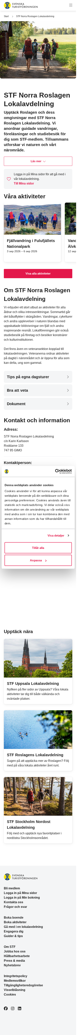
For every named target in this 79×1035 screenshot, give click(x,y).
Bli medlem (12, 888)
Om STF (10, 946)
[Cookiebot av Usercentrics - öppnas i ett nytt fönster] (55, 471)
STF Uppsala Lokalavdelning (33, 683)
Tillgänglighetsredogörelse (23, 985)
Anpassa (36, 560)
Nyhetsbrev (12, 965)
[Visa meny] (70, 5)
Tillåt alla (38, 547)
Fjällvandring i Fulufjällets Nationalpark (31, 244)
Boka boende (13, 917)
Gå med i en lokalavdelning (23, 926)
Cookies (10, 994)
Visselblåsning (14, 990)
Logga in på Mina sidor (20, 893)
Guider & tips (13, 936)
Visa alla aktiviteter (38, 273)
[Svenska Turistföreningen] (21, 5)
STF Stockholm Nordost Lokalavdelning (28, 825)
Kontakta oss (13, 902)
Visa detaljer (56, 535)
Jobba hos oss (15, 951)
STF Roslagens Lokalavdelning (35, 755)
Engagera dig (13, 931)
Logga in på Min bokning (22, 897)
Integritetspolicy (15, 976)
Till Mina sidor (24, 183)
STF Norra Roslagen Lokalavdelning (35, 16)
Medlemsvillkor (15, 980)
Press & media (14, 960)
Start (6, 16)
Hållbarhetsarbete (17, 956)
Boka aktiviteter (15, 922)
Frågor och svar (15, 906)
